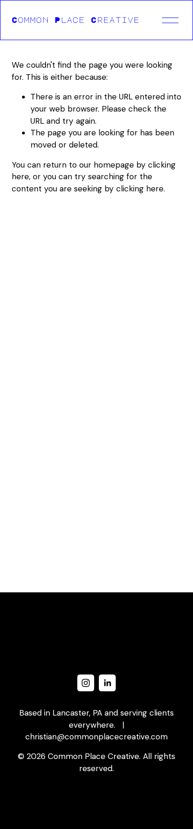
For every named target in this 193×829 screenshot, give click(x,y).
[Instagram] (85, 682)
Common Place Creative (76, 20)
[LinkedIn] (107, 682)
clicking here (139, 188)
